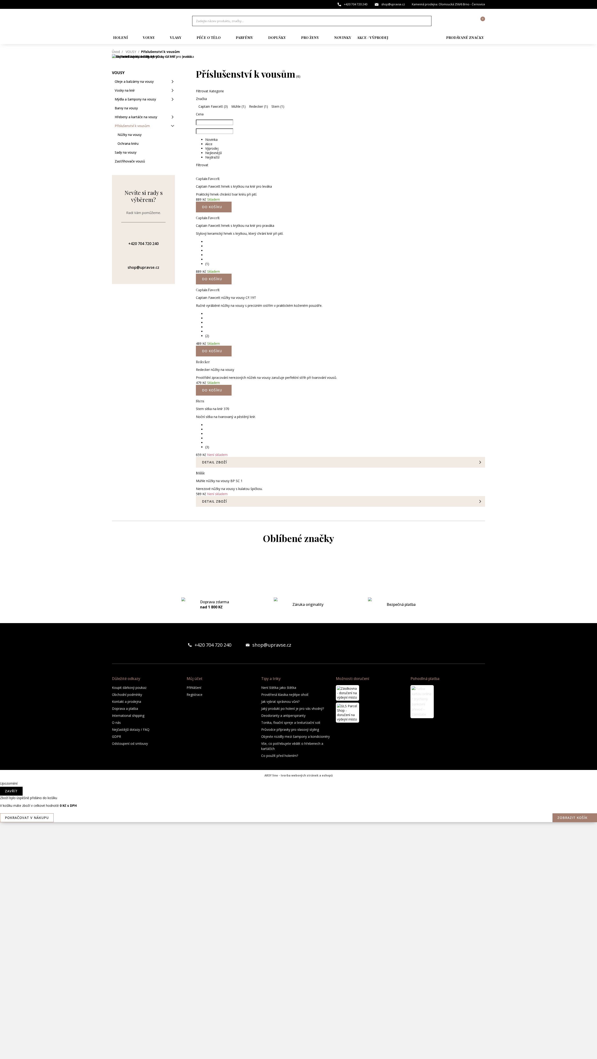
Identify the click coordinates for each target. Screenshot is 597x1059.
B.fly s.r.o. (143, 21)
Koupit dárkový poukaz (129, 687)
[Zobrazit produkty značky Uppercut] (298, 1049)
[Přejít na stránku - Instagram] (481, 645)
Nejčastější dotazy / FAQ (130, 729)
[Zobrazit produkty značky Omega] (298, 900)
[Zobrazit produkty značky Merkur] (298, 788)
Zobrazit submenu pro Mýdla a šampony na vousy (172, 99)
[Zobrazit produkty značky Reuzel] (298, 956)
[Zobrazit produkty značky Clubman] (298, 620)
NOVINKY (342, 37)
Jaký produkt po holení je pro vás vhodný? (292, 708)
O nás (116, 722)
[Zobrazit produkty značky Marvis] (298, 770)
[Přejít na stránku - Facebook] (473, 645)
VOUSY (149, 37)
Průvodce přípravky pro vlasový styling (290, 729)
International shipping (128, 715)
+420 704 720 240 (355, 4)
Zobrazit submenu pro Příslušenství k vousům (172, 126)
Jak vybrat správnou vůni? (280, 701)
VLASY (175, 37)
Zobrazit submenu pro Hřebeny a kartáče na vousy (172, 117)
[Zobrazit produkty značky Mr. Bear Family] (298, 844)
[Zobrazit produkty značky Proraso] (298, 919)
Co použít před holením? (279, 755)
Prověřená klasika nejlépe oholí (284, 694)
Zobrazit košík (572, 817)
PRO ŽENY (310, 37)
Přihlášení (194, 687)
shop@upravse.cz (393, 4)
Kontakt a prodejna (126, 701)
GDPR (116, 736)
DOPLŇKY (277, 37)
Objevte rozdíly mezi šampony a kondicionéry (295, 736)
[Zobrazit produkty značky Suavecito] (298, 1012)
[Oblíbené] (456, 21)
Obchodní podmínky (127, 694)
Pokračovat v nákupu (27, 817)
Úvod (116, 51)
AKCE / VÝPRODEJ (372, 37)
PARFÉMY (244, 37)
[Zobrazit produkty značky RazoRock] (298, 937)
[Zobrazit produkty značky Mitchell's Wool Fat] (298, 807)
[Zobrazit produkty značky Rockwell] (298, 975)
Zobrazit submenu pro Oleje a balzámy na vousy (172, 81)
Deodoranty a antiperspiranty (283, 715)
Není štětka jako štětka (278, 687)
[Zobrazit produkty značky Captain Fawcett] (298, 583)
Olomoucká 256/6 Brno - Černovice (462, 4)
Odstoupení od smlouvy (130, 743)
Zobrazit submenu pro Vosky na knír (172, 90)
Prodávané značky (465, 37)
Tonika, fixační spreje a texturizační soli (290, 722)
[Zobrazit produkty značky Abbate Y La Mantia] (298, 564)
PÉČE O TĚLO (209, 37)
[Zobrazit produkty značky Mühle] (298, 882)
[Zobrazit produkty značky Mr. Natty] (298, 863)
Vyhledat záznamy (426, 21)
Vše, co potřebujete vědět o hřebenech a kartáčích (292, 746)
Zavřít (11, 791)
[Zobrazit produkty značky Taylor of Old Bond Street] (298, 1031)
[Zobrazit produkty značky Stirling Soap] (298, 993)
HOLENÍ (120, 37)
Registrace (194, 694)
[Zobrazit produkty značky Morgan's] (298, 826)
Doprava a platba (125, 708)
